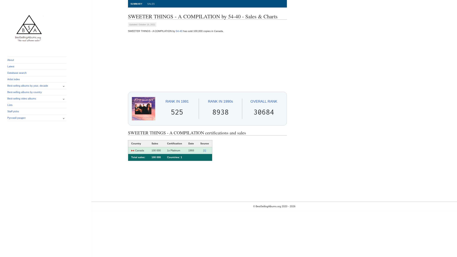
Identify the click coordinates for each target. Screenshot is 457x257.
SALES (151, 4)
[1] (204, 150)
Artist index (13, 79)
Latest (10, 66)
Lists (9, 105)
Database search (17, 72)
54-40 (179, 31)
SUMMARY (136, 4)
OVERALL (263, 101)
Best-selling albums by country (24, 92)
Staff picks (13, 111)
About (10, 60)
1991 (177, 101)
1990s (220, 101)
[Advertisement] (207, 62)
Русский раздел (16, 117)
